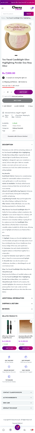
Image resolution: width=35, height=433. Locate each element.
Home (3, 18)
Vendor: (4, 125)
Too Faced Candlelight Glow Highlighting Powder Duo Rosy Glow (17, 62)
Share (31, 106)
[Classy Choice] (17, 8)
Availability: (5, 123)
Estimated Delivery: (10, 113)
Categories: (5, 128)
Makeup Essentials (18, 128)
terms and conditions (17, 96)
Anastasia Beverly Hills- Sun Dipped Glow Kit (26, 336)
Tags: (3, 131)
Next (31, 335)
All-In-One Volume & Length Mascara (8, 336)
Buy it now (17, 100)
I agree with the (13, 96)
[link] (14, 321)
